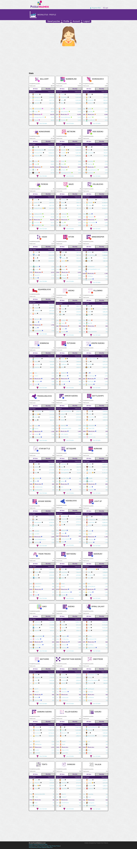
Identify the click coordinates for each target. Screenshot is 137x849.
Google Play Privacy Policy (52, 846)
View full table (43, 123)
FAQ (30, 847)
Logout (86, 21)
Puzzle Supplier (42, 847)
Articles (34, 847)
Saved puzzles (53, 21)
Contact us (32, 846)
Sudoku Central (33, 844)
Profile (66, 21)
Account (76, 21)
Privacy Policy (40, 846)
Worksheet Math (42, 844)
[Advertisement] (68, 59)
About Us (49, 847)
